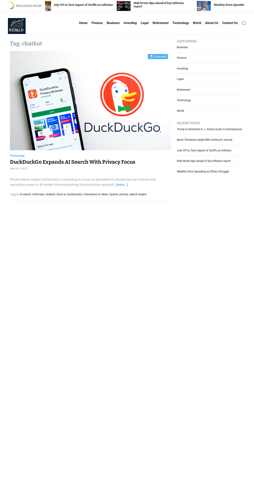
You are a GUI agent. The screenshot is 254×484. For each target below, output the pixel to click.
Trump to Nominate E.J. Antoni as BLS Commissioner (209, 129)
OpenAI (113, 194)
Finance (97, 23)
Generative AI (92, 194)
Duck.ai (61, 194)
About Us (211, 23)
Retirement (160, 23)
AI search (25, 194)
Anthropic (38, 194)
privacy (123, 194)
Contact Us (230, 23)
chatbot (50, 194)
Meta (105, 194)
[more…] (122, 185)
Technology (180, 23)
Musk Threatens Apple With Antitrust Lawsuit (204, 139)
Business (113, 23)
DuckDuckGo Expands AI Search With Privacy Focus (72, 162)
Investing (130, 23)
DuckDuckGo (75, 194)
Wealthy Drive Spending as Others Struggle (225, 5)
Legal (145, 23)
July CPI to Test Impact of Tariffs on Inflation (65, 5)
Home (83, 23)
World (197, 23)
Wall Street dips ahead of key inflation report (204, 161)
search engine (137, 194)
